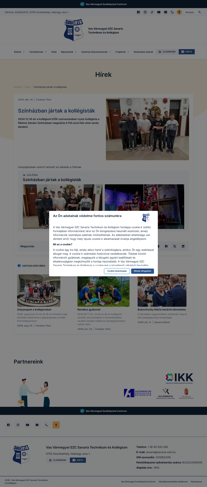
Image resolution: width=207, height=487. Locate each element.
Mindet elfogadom (142, 271)
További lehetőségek (117, 271)
